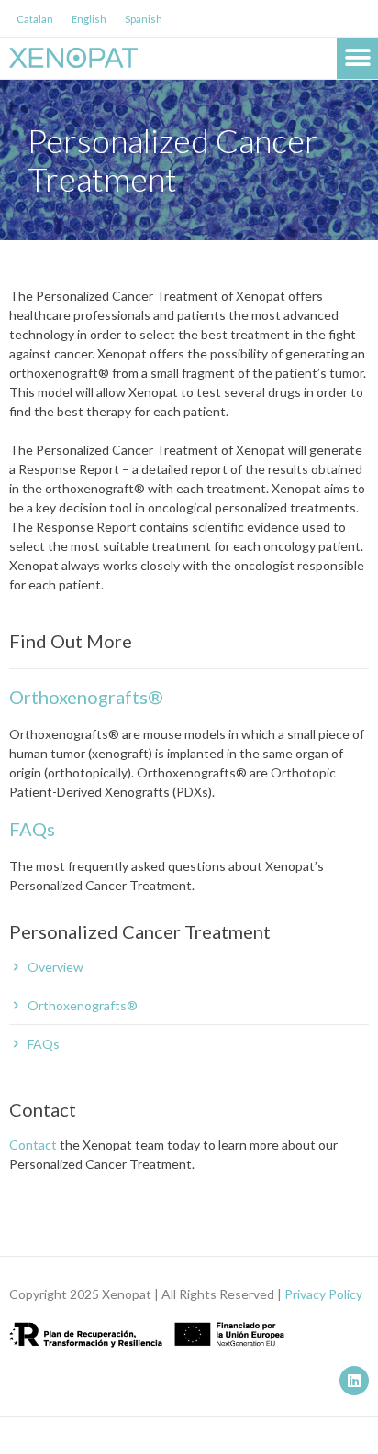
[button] (357, 58)
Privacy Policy (323, 1294)
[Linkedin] (354, 1380)
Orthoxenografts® (86, 697)
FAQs (32, 829)
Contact (33, 1144)
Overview (55, 967)
